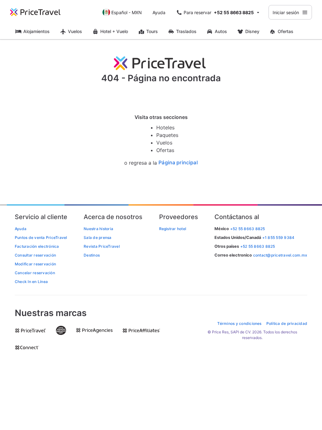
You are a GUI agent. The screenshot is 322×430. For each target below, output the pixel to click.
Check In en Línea (31, 281)
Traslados (186, 31)
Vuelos (75, 31)
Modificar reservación (35, 264)
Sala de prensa (97, 237)
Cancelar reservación (35, 272)
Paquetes (167, 135)
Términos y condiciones (239, 323)
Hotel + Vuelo (114, 31)
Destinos (92, 255)
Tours (152, 31)
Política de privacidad (286, 323)
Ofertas (285, 31)
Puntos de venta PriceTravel (41, 237)
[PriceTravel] (39, 12)
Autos (221, 31)
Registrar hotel (172, 228)
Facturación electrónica (37, 246)
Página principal (178, 162)
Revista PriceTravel (102, 246)
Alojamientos (36, 31)
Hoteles (165, 127)
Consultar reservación (35, 255)
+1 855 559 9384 (278, 237)
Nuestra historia (98, 228)
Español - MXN (126, 12)
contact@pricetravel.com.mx (280, 255)
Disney (252, 31)
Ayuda (159, 12)
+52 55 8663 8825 (257, 246)
